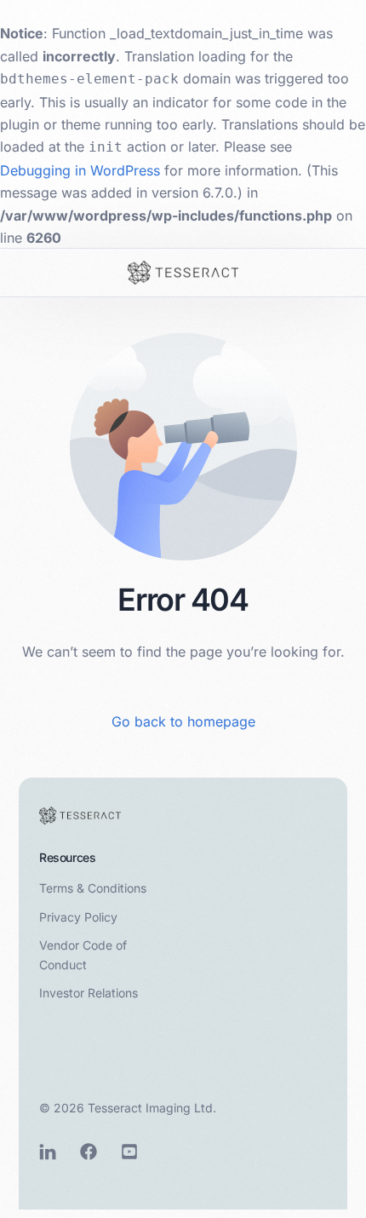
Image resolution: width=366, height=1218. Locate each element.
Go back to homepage (183, 721)
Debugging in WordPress (80, 170)
